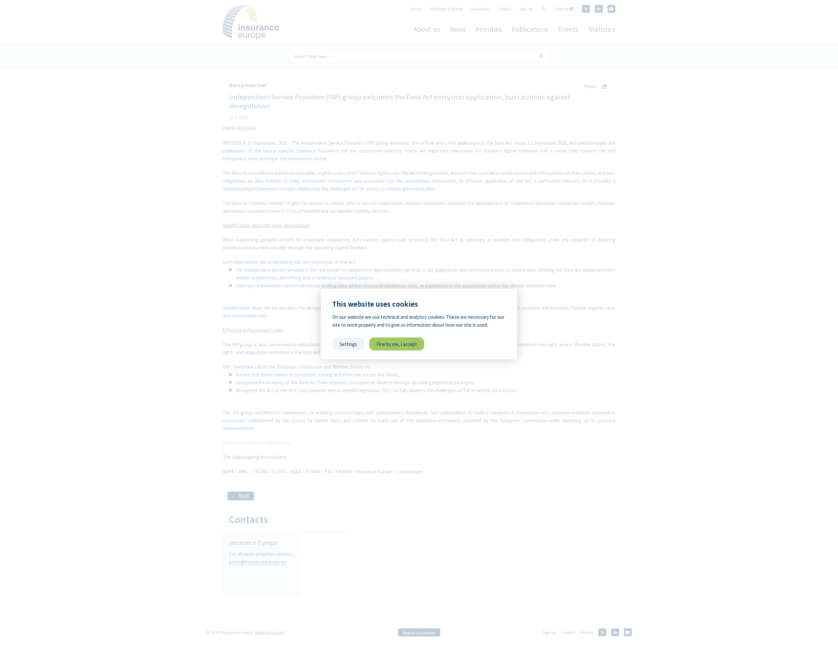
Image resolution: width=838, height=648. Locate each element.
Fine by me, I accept (396, 344)
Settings (348, 344)
